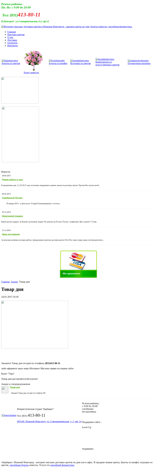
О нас (10, 37)
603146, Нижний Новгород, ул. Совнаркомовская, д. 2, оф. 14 (49, 421)
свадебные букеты (19, 465)
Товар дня (15, 387)
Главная (11, 31)
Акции (14, 281)
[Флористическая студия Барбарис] (66, 26)
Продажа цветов (16, 34)
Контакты (12, 45)
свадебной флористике (62, 465)
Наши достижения (11, 234)
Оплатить (12, 43)
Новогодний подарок (12, 216)
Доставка (12, 40)
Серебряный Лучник (12, 198)
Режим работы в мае (12, 179)
